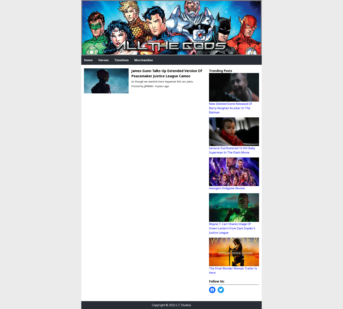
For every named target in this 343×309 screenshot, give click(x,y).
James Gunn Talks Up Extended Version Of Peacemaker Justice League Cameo (166, 73)
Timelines (121, 60)
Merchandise (143, 60)
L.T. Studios (183, 305)
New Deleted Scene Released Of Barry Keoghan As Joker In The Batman (230, 108)
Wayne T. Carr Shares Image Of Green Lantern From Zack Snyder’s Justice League (232, 228)
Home (88, 60)
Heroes (103, 60)
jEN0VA (148, 86)
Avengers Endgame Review (227, 188)
